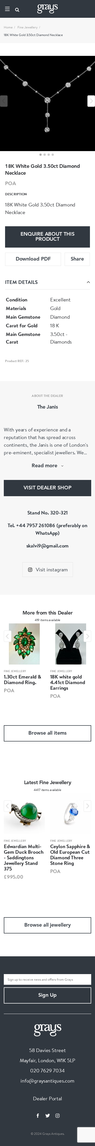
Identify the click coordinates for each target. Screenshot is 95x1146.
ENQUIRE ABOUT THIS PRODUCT (47, 237)
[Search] (17, 8)
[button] (41, 155)
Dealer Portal (47, 1098)
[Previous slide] (4, 101)
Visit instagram (52, 569)
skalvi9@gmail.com (47, 545)
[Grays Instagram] (57, 1115)
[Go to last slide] (7, 636)
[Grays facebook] (38, 1115)
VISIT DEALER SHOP (47, 488)
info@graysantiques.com (47, 1080)
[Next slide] (91, 101)
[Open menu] (7, 9)
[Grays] (47, 1029)
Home (8, 27)
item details (21, 282)
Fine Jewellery (27, 27)
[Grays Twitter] (48, 1115)
